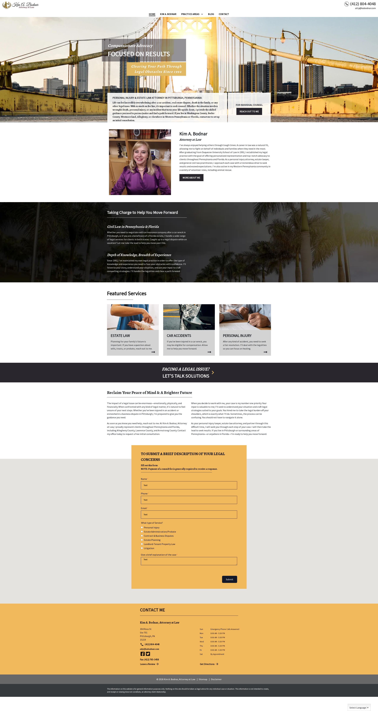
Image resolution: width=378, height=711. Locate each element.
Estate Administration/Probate (160, 531)
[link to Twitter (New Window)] (148, 653)
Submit (229, 579)
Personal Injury (151, 527)
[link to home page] (20, 6)
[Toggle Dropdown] (202, 14)
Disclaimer (216, 679)
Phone (144, 493)
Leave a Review (147, 664)
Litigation (149, 548)
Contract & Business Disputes (159, 535)
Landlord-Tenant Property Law (159, 544)
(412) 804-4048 (151, 644)
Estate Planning (152, 539)
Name (144, 478)
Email (144, 508)
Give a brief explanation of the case (158, 554)
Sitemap (203, 679)
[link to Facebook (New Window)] (143, 653)
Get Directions (207, 664)
